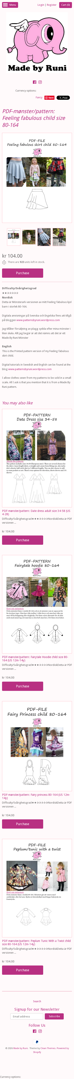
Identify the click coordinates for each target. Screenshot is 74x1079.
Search (37, 1001)
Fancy (39, 97)
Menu (12, 4)
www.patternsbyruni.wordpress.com (38, 320)
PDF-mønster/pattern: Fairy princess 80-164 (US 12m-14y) (36, 796)
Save (51, 97)
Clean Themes (48, 1048)
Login (41, 4)
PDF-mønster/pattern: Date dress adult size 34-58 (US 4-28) (36, 512)
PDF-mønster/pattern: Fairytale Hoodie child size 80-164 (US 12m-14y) (35, 658)
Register (52, 4)
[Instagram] (40, 82)
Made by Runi (20, 1048)
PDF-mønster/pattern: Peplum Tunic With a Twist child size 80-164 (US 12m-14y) (36, 942)
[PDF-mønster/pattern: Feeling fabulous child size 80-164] (13, 237)
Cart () (65, 4)
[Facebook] (34, 82)
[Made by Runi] (37, 43)
